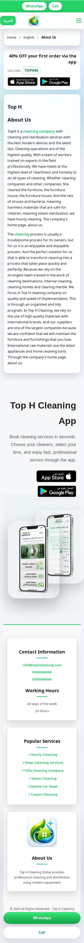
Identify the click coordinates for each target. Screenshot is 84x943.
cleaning (21, 234)
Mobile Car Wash (44, 786)
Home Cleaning (44, 778)
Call (55, 6)
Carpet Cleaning (44, 794)
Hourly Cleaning (44, 754)
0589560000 (42, 672)
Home (11, 37)
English (28, 37)
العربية (8, 20)
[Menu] (79, 20)
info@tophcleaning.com (42, 665)
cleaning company (39, 131)
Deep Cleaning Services (44, 762)
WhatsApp (34, 6)
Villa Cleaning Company (44, 770)
